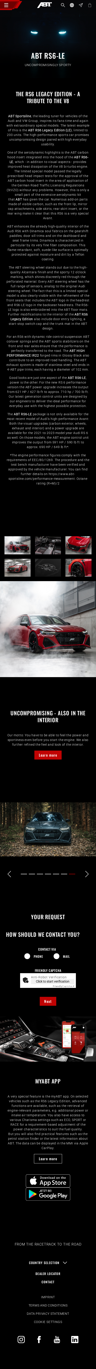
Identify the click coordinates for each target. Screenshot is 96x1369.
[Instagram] (21, 1339)
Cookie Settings (48, 1322)
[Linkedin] (74, 1339)
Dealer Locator (48, 1273)
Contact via (47, 949)
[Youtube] (56, 1339)
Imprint (48, 1297)
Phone (38, 956)
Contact (48, 1281)
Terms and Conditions (48, 1305)
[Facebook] (39, 1339)
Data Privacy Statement (48, 1313)
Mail (66, 956)
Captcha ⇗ (63, 986)
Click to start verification (52, 981)
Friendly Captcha (48, 970)
